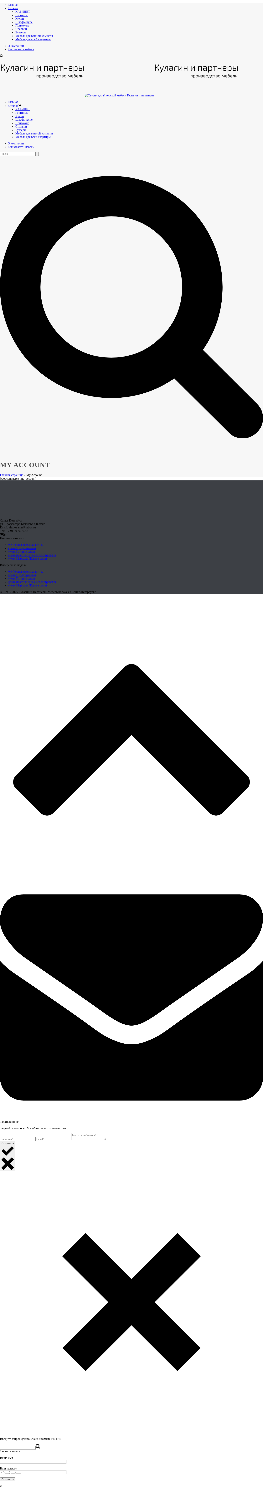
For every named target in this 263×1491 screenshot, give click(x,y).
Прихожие (22, 25)
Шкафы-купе (24, 22)
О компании (16, 45)
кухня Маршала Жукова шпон (27, 558)
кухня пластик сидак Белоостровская (32, 555)
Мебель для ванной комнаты (34, 35)
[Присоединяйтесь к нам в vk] (1, 534)
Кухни (19, 18)
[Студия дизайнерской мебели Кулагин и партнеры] (119, 95)
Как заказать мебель (21, 49)
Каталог (13, 8)
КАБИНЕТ (22, 11)
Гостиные (21, 15)
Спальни (21, 29)
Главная (13, 4)
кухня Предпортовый (22, 548)
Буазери (20, 32)
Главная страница (11, 475)
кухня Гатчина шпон (21, 551)
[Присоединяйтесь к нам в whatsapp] (4, 534)
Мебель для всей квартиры (33, 39)
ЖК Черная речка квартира (25, 544)
